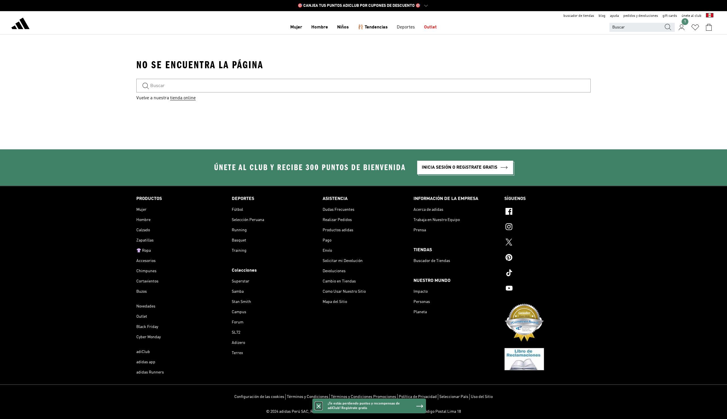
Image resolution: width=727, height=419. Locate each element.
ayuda (614, 16)
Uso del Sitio (482, 397)
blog (602, 16)
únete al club (691, 16)
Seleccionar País (453, 397)
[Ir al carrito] (709, 27)
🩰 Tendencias (373, 27)
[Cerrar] (318, 406)
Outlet (430, 27)
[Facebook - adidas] (547, 212)
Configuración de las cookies (259, 397)
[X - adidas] (547, 243)
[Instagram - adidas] (547, 227)
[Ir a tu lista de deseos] (695, 27)
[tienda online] (20, 24)
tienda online (183, 98)
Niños (343, 27)
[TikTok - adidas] (547, 273)
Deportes (406, 27)
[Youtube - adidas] (547, 289)
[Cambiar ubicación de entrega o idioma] (710, 15)
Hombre (319, 27)
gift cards (670, 16)
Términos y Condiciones (307, 397)
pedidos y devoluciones (640, 16)
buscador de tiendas (578, 16)
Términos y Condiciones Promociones (363, 397)
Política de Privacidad (418, 397)
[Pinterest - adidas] (547, 258)
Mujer (296, 27)
